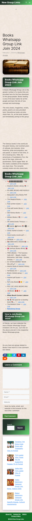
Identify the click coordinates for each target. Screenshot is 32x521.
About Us (9, 514)
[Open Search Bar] (26, 2)
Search (9, 424)
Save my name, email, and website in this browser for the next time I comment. (15, 408)
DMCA (24, 514)
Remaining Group (13, 309)
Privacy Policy (16, 516)
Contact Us (17, 514)
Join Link (13, 184)
